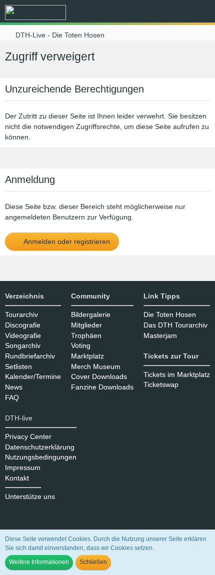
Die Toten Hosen (170, 314)
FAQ (12, 398)
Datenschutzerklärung (39, 447)
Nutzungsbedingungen (40, 457)
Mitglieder (86, 325)
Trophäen (86, 336)
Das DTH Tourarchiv (176, 325)
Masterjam (160, 336)
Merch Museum (95, 366)
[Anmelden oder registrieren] (177, 12)
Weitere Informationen (39, 562)
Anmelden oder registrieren (66, 242)
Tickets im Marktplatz (177, 374)
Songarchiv (22, 346)
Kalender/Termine (33, 376)
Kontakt (17, 478)
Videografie (23, 336)
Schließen (93, 562)
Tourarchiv (21, 314)
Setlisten (18, 366)
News (13, 387)
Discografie (22, 325)
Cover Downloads (99, 376)
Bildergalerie (90, 314)
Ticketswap (161, 384)
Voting (80, 346)
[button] (152, 12)
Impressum (22, 468)
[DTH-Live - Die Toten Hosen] (35, 12)
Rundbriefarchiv (30, 356)
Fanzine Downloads (102, 387)
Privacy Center (28, 436)
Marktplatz (87, 356)
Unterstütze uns (30, 496)
